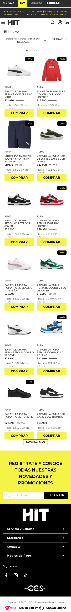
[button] (52, 22)
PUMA (14, 31)
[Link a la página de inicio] (5, 32)
